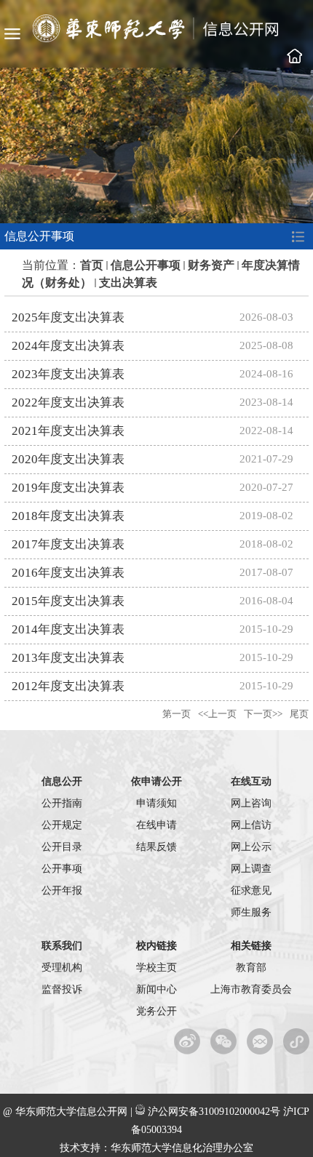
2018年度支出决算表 (68, 516)
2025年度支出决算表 (68, 317)
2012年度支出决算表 (68, 686)
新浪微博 (187, 1041)
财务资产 (211, 265)
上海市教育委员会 (251, 989)
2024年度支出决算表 (68, 346)
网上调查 (251, 868)
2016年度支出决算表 (68, 573)
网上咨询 (251, 803)
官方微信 (223, 1041)
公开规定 (61, 825)
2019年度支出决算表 (68, 488)
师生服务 (251, 912)
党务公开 (156, 1011)
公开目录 (61, 846)
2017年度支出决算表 (68, 544)
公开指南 (61, 803)
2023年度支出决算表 (68, 374)
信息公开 (61, 781)
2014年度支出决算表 (68, 629)
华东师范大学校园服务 (296, 1041)
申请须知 (156, 803)
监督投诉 (61, 989)
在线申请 (156, 825)
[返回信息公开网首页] (157, 38)
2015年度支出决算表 (68, 601)
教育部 (251, 967)
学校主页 (295, 56)
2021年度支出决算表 (68, 431)
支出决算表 (128, 282)
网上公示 (251, 846)
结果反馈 (156, 846)
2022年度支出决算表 (68, 402)
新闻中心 (156, 989)
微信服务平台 (260, 1041)
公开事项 (61, 868)
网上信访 (251, 825)
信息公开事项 (146, 265)
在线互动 (251, 781)
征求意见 (251, 890)
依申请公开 (156, 781)
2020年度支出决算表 (68, 459)
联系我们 (61, 945)
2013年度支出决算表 (68, 658)
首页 (91, 265)
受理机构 (61, 967)
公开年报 (61, 890)
